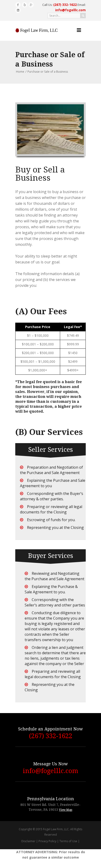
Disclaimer (28, 841)
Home (20, 72)
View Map (65, 809)
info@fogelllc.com (50, 770)
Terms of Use (68, 841)
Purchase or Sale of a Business (47, 72)
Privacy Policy (47, 841)
